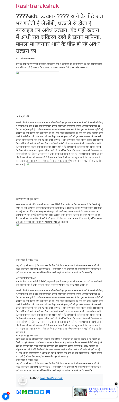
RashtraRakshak (51, 378)
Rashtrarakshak (37, 5)
